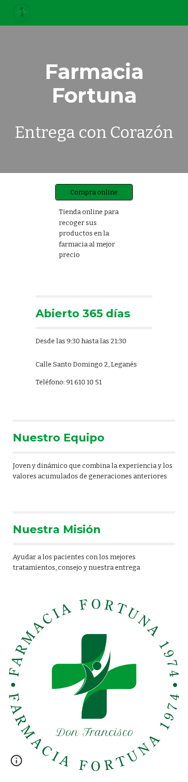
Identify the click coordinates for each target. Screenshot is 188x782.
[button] (16, 764)
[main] (94, 99)
